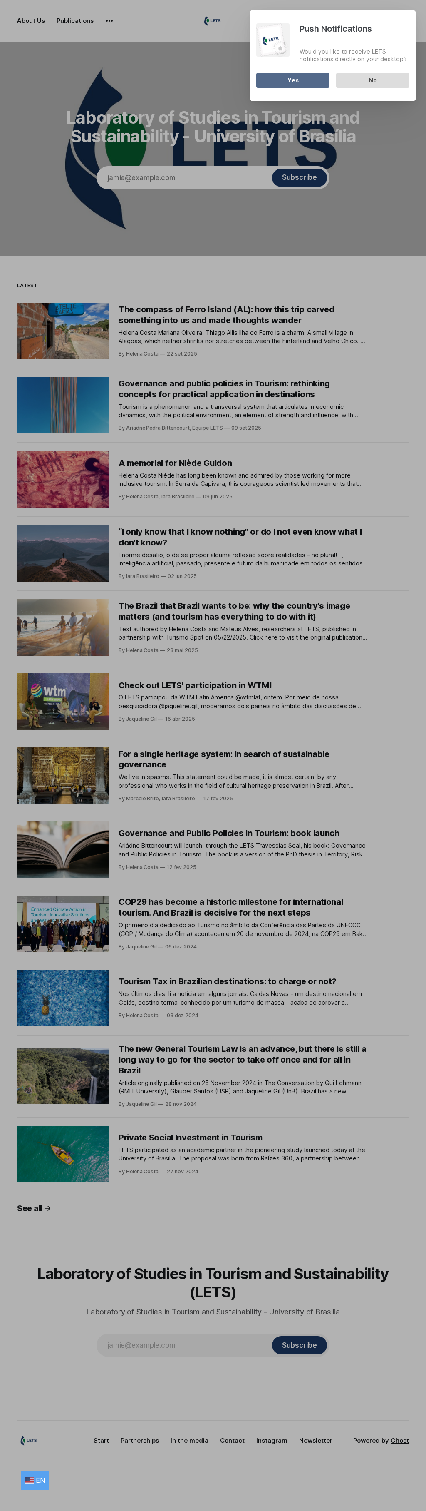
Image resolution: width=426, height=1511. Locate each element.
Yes (293, 80)
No (373, 80)
